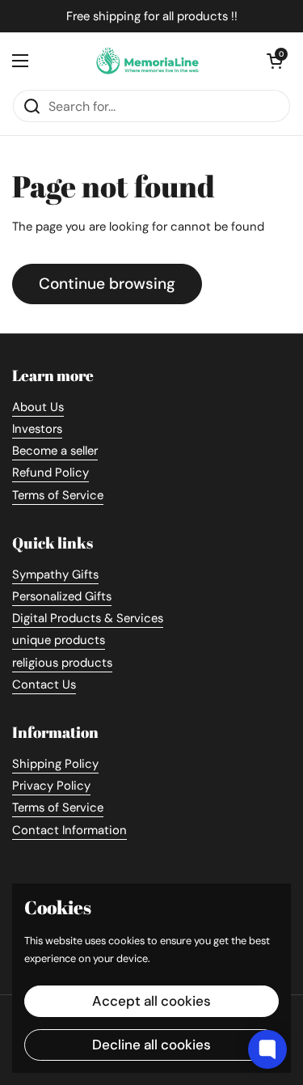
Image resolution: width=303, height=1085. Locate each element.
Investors (37, 429)
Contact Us (44, 684)
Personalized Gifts (62, 596)
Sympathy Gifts (55, 574)
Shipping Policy (55, 764)
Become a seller (55, 451)
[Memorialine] (148, 61)
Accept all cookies (151, 1001)
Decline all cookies (151, 1044)
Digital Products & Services (87, 618)
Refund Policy (50, 472)
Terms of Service (57, 495)
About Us (38, 407)
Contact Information (69, 830)
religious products (62, 663)
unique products (58, 640)
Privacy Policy (51, 786)
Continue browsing (107, 283)
